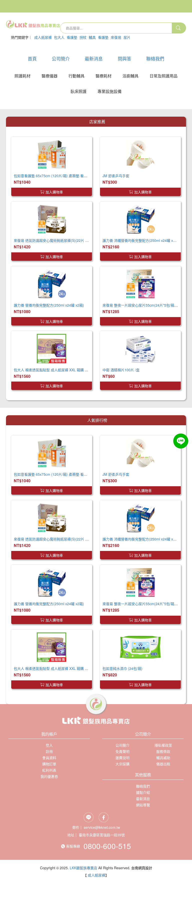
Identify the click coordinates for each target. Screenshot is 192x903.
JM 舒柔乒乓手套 (115, 175)
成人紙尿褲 (43, 37)
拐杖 (83, 37)
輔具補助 (163, 757)
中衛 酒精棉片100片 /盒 (121, 369)
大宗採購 (123, 763)
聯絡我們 (155, 58)
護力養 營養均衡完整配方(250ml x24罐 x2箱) (49, 305)
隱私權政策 (163, 745)
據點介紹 (143, 792)
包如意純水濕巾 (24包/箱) (122, 668)
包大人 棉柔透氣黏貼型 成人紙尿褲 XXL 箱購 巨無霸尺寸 (58, 369)
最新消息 (94, 58)
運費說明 (123, 757)
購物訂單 (49, 763)
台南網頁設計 (141, 867)
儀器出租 (163, 763)
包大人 (59, 37)
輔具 (92, 37)
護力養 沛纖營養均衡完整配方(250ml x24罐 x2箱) (141, 240)
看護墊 (72, 37)
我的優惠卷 (49, 776)
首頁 (32, 58)
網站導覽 (143, 804)
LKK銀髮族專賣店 (83, 867)
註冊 (31, 46)
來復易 (116, 37)
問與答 (124, 58)
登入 (17, 46)
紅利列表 (49, 770)
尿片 (127, 37)
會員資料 (49, 757)
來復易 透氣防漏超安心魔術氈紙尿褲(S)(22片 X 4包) (54, 240)
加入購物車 (54, 191)
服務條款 (163, 751)
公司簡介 (61, 58)
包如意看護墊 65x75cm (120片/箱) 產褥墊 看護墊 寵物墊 (58, 175)
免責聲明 (123, 751)
